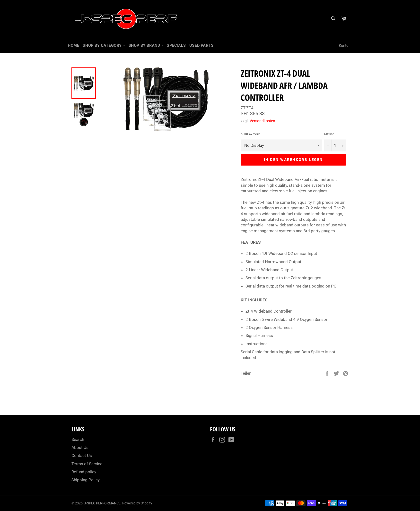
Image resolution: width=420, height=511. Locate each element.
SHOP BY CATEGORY (103, 45)
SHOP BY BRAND (145, 45)
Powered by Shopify (137, 503)
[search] (332, 18)
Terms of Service (86, 463)
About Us (79, 447)
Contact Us (81, 455)
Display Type (250, 134)
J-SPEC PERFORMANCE (102, 503)
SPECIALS (176, 45)
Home (73, 45)
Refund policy (83, 471)
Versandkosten (262, 121)
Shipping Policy (85, 479)
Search (77, 439)
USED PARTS (201, 45)
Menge (329, 134)
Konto (344, 45)
